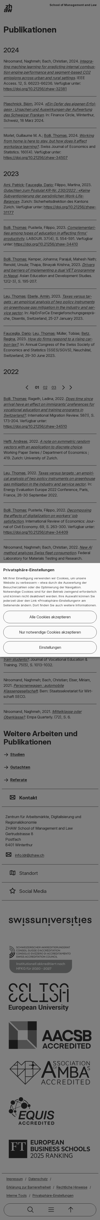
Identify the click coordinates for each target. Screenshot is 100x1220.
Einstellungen (50, 647)
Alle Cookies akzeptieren (50, 617)
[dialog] (50, 610)
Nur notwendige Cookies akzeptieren (50, 632)
